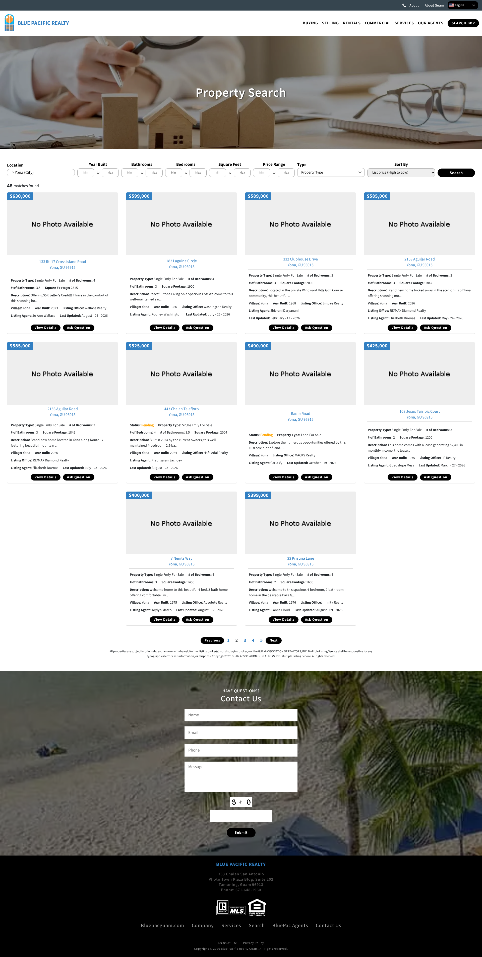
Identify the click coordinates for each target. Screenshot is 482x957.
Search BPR (463, 23)
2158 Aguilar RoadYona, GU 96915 (419, 262)
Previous (212, 640)
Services (404, 23)
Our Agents (431, 23)
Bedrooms (186, 165)
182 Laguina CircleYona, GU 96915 (181, 264)
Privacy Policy (253, 943)
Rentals (352, 23)
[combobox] (41, 172)
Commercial (378, 23)
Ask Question (78, 327)
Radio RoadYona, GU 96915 (301, 416)
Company (203, 925)
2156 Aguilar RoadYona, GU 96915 (62, 411)
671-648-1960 (248, 890)
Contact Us (328, 925)
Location (15, 165)
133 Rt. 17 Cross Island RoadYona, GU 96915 (62, 264)
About (414, 5)
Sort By (401, 165)
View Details (45, 327)
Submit (241, 832)
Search (257, 925)
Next (274, 640)
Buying (310, 23)
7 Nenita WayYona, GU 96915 (182, 561)
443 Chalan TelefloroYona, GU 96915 (181, 411)
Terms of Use (227, 943)
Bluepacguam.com (162, 925)
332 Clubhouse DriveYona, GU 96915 (300, 262)
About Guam (434, 5)
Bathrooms (141, 165)
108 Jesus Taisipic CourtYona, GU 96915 (419, 414)
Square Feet (229, 165)
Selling (330, 23)
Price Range (274, 165)
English (459, 5)
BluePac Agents (290, 925)
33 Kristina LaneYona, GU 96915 (300, 561)
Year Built (98, 165)
